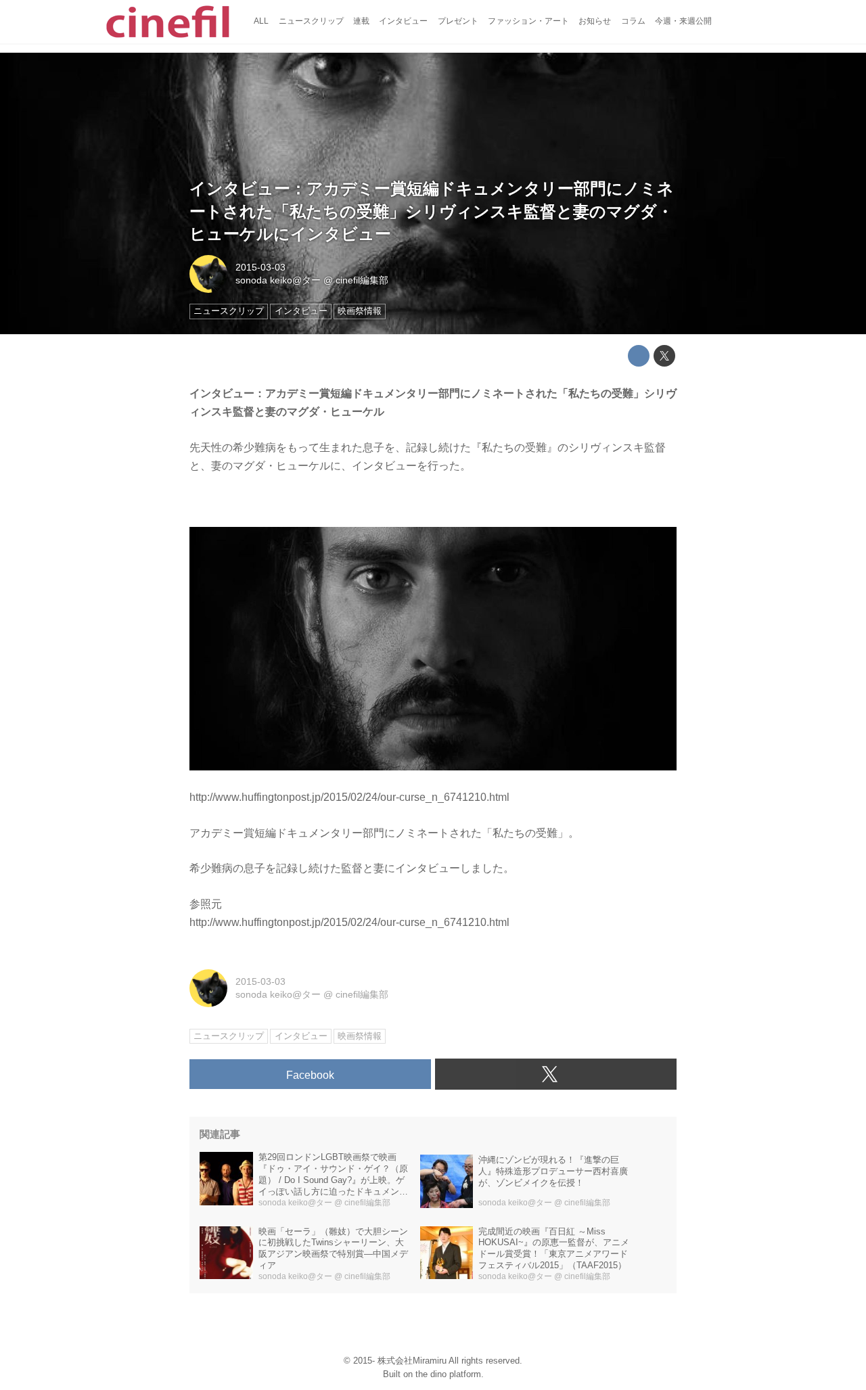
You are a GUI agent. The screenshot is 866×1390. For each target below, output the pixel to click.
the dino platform (448, 1374)
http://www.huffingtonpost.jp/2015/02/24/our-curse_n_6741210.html (349, 797)
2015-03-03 (260, 267)
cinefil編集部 (362, 280)
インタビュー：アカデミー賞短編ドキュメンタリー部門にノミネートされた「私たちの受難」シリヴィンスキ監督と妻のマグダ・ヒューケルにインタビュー (431, 211)
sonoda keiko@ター (278, 280)
